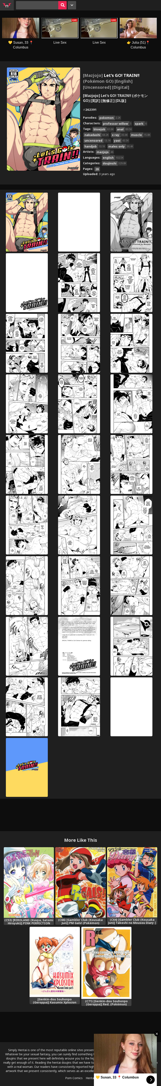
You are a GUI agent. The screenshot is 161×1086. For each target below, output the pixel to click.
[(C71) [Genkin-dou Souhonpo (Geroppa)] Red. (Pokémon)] (106, 963)
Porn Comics (74, 1078)
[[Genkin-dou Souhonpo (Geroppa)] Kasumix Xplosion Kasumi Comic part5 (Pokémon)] (55, 962)
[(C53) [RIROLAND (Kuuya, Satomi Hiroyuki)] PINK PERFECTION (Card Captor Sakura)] (29, 882)
